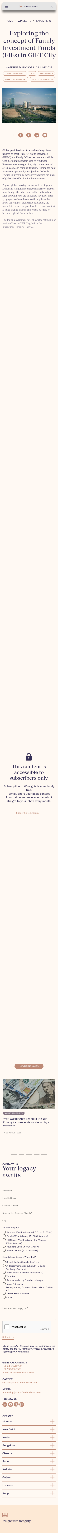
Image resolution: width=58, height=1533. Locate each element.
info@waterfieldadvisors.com (18, 1373)
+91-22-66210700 (12, 1366)
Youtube (10, 1276)
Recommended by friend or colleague (24, 1280)
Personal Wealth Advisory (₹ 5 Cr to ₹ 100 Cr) (29, 1232)
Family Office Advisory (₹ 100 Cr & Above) (27, 1236)
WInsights (24, 20)
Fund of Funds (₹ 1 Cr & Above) (22, 1250)
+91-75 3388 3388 (11, 1369)
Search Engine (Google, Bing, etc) (22, 1262)
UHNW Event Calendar (17, 1293)
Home (9, 20)
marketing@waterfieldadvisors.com (21, 1392)
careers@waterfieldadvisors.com (20, 1382)
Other (9, 1297)
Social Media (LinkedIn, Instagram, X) (24, 1272)
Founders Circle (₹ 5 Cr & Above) (22, 1246)
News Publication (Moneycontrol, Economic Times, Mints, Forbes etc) (29, 1287)
